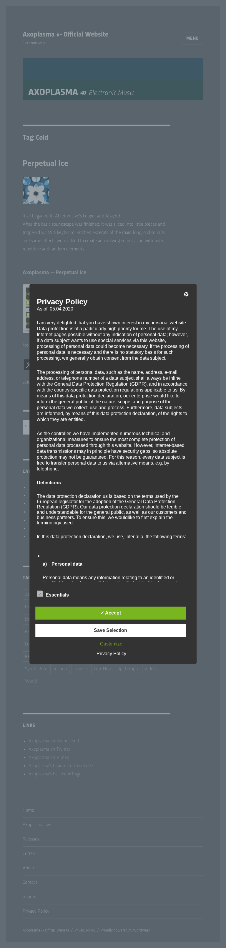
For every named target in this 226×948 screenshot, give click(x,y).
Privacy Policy (111, 653)
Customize (111, 644)
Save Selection (110, 630)
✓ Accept (110, 613)
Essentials (57, 595)
